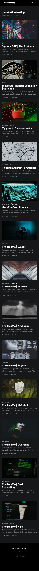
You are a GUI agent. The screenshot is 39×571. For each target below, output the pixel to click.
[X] (19, 552)
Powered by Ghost (19, 556)
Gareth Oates (8, 3)
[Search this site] (32, 2)
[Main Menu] (36, 3)
